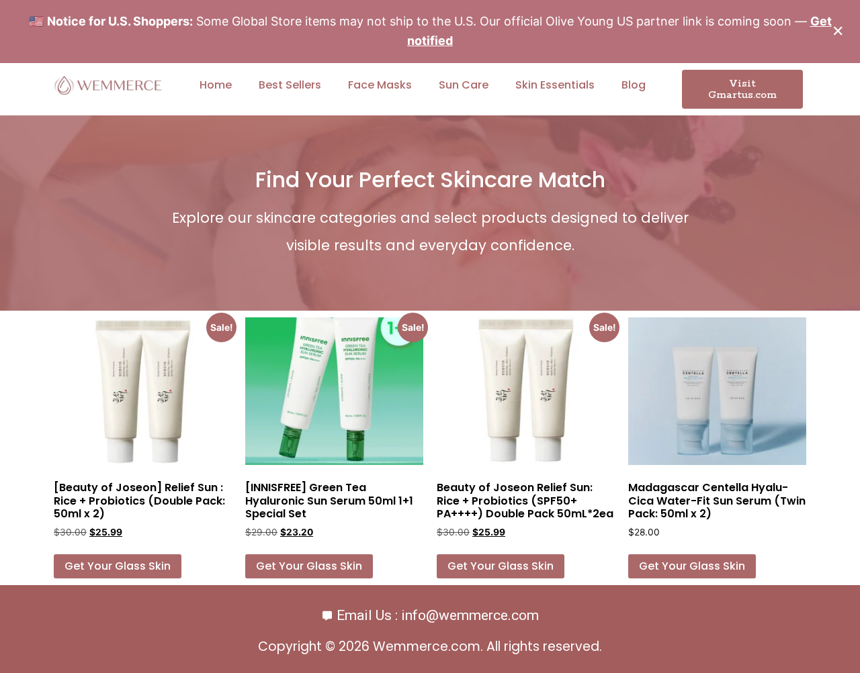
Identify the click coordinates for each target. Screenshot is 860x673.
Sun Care (463, 85)
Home (216, 85)
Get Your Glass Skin (117, 566)
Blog (633, 85)
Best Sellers (290, 85)
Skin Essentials (555, 85)
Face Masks (380, 85)
